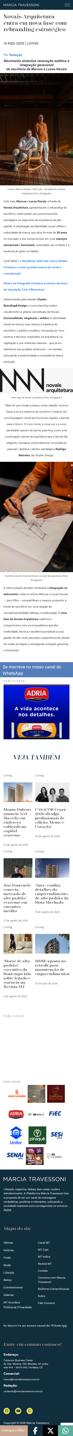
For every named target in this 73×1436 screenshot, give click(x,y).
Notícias (9, 1250)
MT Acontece (12, 1302)
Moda (7, 1265)
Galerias (9, 1295)
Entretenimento (13, 1287)
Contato (43, 1270)
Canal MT (44, 1242)
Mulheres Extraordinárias (53, 1289)
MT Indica (44, 1256)
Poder (7, 1257)
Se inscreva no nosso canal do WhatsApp (32, 669)
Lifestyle (9, 1272)
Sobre (41, 1296)
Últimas (8, 1242)
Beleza (8, 1280)
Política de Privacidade (18, 1307)
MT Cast (43, 1249)
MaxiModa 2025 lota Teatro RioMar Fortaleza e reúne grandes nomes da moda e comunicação (36, 267)
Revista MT (45, 1264)
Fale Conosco (46, 1303)
